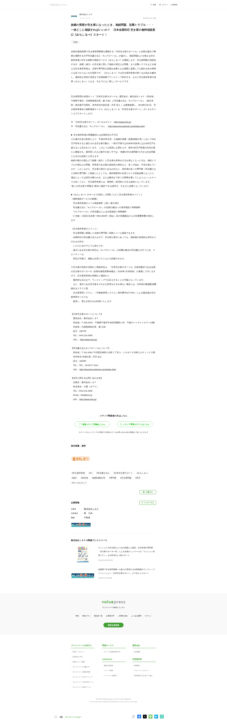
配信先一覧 (98, 616)
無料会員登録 (113, 625)
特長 (77, 616)
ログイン (165, 5)
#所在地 (84, 478)
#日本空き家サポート (123, 473)
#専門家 (112, 478)
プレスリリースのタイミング (82, 677)
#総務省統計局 (98, 478)
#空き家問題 (125, 478)
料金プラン (86, 616)
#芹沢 (137, 478)
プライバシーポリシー (141, 670)
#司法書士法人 (103, 473)
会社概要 (137, 652)
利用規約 (137, 665)
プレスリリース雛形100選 (81, 672)
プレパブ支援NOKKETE (112, 652)
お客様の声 (110, 616)
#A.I (90, 473)
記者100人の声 (77, 657)
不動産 (75, 42)
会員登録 (174, 5)
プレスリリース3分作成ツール (82, 682)
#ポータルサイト (79, 483)
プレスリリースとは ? (73, 717)
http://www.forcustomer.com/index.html (126, 126)
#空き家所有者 (78, 473)
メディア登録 (108, 670)
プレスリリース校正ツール (81, 687)
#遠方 (74, 478)
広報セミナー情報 (78, 662)
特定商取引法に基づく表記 (143, 675)
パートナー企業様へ (111, 675)
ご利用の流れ (123, 616)
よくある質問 (136, 616)
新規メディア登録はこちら (94, 424)
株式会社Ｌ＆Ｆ (86, 14)
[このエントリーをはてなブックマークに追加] (156, 718)
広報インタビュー (78, 652)
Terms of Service (130, 701)
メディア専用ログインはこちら (136, 424)
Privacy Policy (119, 701)
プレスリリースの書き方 (80, 667)
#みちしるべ (142, 473)
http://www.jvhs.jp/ (122, 122)
